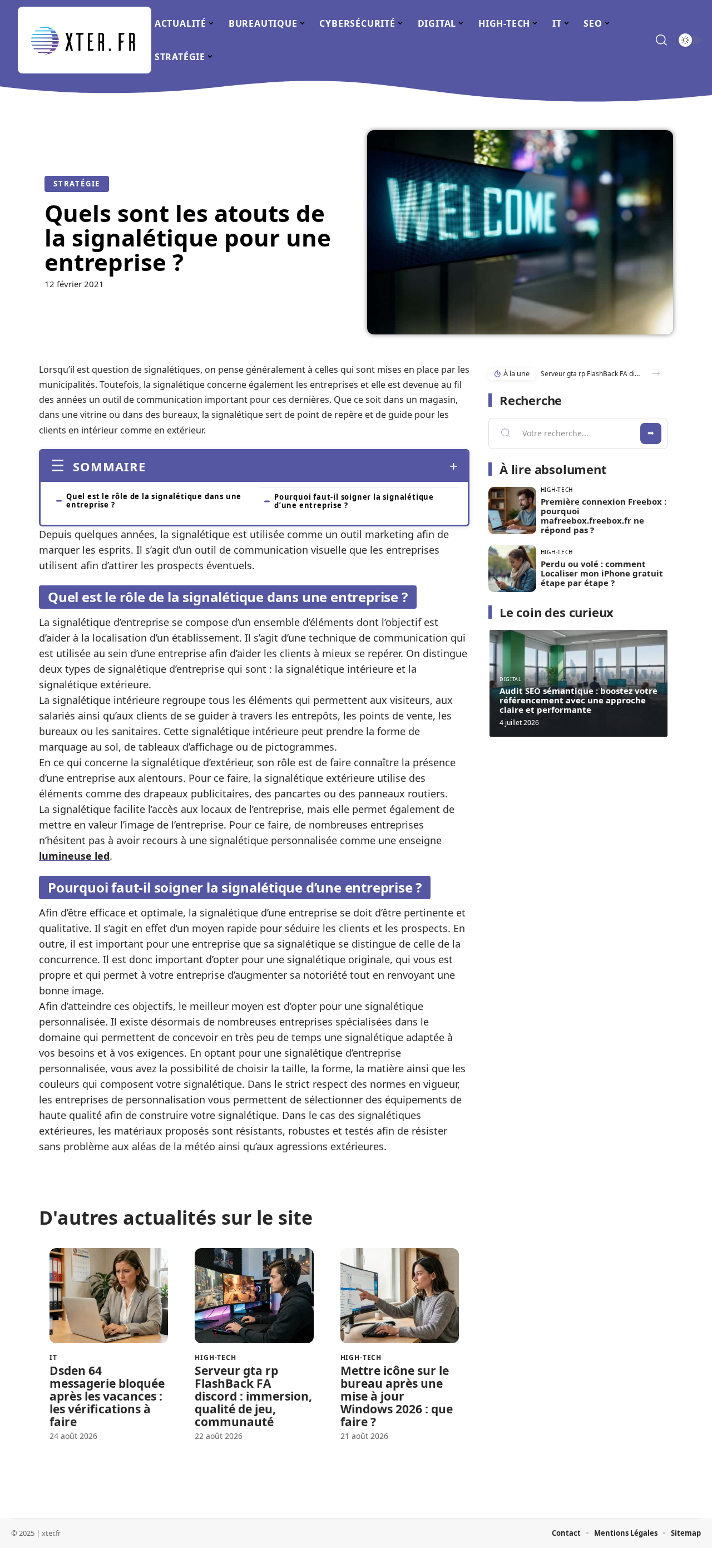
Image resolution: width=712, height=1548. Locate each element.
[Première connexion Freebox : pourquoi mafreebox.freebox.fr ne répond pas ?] (512, 511)
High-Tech (215, 1357)
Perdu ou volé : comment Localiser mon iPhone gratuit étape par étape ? (602, 573)
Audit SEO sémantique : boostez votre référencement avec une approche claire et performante (578, 700)
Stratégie (76, 184)
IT (53, 1357)
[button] (656, 373)
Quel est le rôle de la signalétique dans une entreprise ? (153, 500)
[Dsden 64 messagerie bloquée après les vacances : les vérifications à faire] (109, 1295)
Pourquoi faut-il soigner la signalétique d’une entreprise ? (354, 501)
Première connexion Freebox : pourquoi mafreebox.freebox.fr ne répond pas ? (603, 515)
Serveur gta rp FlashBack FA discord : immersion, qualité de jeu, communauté (253, 1396)
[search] (661, 40)
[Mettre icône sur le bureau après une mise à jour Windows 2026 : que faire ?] (399, 1295)
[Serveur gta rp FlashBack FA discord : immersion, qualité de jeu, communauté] (254, 1295)
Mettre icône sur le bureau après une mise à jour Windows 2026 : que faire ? (396, 1396)
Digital (510, 679)
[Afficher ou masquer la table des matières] (302, 466)
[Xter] (84, 40)
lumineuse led (74, 855)
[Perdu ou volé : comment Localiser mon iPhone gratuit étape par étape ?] (512, 569)
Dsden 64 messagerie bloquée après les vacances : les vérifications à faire (107, 1396)
